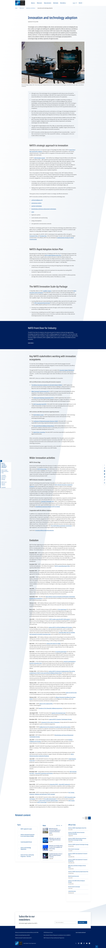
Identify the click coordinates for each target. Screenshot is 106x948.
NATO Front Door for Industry (4, 483)
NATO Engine (71, 800)
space (32, 212)
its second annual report (61, 651)
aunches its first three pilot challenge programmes (50, 708)
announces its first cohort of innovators (50, 722)
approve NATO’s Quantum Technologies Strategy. (60, 719)
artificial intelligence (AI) (37, 200)
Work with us (63, 3)
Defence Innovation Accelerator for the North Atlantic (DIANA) (27, 835)
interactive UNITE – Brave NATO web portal (60, 784)
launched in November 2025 (47, 501)
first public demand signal (50, 799)
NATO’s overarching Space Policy (62, 566)
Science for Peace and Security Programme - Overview (27, 855)
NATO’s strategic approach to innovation (4, 465)
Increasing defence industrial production (44, 530)
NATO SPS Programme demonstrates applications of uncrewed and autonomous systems (54, 831)
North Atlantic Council (38, 415)
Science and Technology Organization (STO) (43, 397)
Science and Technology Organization (26, 848)
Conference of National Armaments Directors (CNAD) (45, 421)
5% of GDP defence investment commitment (61, 525)
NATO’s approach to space (26, 829)
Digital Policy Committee (39, 432)
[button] (81, 3)
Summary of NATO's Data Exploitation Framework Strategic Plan (77, 860)
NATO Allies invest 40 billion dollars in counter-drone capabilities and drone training (56, 847)
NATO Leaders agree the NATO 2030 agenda (59, 619)
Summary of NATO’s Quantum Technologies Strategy (78, 844)
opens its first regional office (46, 703)
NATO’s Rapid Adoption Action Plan (53, 255)
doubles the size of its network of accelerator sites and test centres (55, 727)
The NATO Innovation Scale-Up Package (4, 477)
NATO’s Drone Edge (41, 469)
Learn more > (31, 343)
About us (33, 3)
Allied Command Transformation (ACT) (40, 391)
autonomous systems (36, 203)
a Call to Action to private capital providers (48, 800)
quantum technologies (36, 206)
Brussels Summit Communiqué (74, 886)
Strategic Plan (43, 236)
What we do (39, 3)
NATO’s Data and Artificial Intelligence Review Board (77, 866)
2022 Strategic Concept (39, 158)
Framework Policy (33, 236)
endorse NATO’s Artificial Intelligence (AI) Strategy (60, 627)
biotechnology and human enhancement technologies (43, 209)
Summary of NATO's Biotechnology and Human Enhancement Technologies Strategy (77, 839)
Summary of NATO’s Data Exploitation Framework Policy (77, 854)
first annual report (62, 609)
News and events (47, 3)
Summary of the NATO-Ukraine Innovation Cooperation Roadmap (76, 833)
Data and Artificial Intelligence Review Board (43, 426)
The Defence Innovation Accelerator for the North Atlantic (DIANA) (46, 385)
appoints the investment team (59, 713)
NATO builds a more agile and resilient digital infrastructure (55, 839)
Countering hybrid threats (26, 842)
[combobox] (81, 3)
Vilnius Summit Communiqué (73, 849)
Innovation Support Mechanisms (66, 370)
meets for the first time (71, 692)
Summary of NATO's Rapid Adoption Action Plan (77, 828)
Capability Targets (47, 291)
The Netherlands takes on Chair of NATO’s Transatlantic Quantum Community (55, 855)
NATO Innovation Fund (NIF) (39, 404)
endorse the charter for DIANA (53, 643)
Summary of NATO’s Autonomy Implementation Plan (78, 871)
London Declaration (72, 891)
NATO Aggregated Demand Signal (42, 303)
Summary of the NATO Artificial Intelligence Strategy (76, 881)
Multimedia (55, 3)
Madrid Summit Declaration (73, 876)
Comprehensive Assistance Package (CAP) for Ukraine (47, 506)
